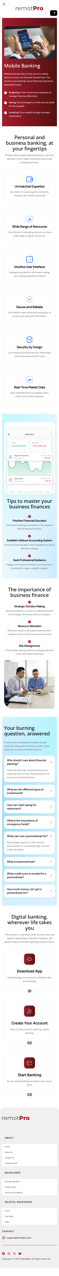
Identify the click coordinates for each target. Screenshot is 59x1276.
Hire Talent (9, 1216)
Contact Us (9, 1158)
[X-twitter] (14, 1253)
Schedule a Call (11, 1163)
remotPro (26, 1258)
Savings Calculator (12, 1181)
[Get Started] (53, 13)
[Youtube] (20, 1253)
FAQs (7, 1222)
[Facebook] (3, 1253)
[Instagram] (9, 1253)
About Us (8, 1152)
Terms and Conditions (14, 1192)
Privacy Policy (10, 1187)
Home (7, 1146)
